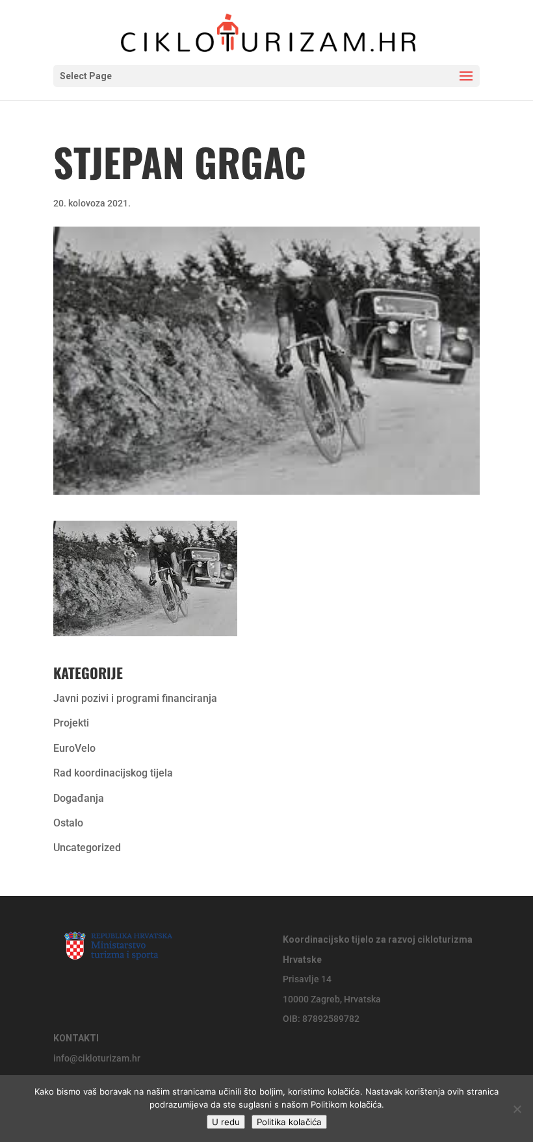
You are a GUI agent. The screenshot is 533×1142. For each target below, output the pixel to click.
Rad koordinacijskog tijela (113, 773)
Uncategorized (87, 847)
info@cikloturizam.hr (96, 1058)
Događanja (78, 798)
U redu (226, 1122)
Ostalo (68, 823)
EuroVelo (74, 748)
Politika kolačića (289, 1122)
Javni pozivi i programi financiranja (135, 698)
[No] (516, 1108)
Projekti (71, 723)
